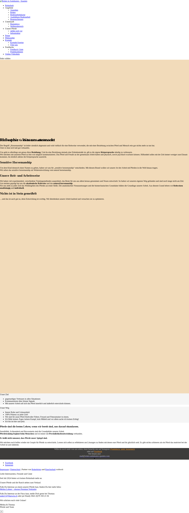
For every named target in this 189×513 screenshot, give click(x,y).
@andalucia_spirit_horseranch (122, 449)
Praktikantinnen (16, 52)
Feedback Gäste (16, 49)
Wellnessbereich (16, 26)
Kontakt (8, 40)
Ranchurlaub (50, 469)
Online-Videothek (12, 54)
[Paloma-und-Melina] (25, 318)
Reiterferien (36, 469)
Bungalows (15, 24)
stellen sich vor (16, 31)
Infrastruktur (15, 33)
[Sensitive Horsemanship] (25, 244)
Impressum (4, 469)
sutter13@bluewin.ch (8, 496)
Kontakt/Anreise (17, 42)
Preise (7, 35)
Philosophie (10, 38)
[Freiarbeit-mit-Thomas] (25, 281)
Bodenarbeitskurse (17, 15)
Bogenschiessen (16, 19)
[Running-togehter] (25, 393)
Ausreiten (14, 10)
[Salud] (25, 356)
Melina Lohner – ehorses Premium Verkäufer (18, 489)
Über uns (14, 45)
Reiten (13, 12)
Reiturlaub (9, 5)
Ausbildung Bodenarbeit (20, 17)
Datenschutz (15, 469)
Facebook (98, 451)
